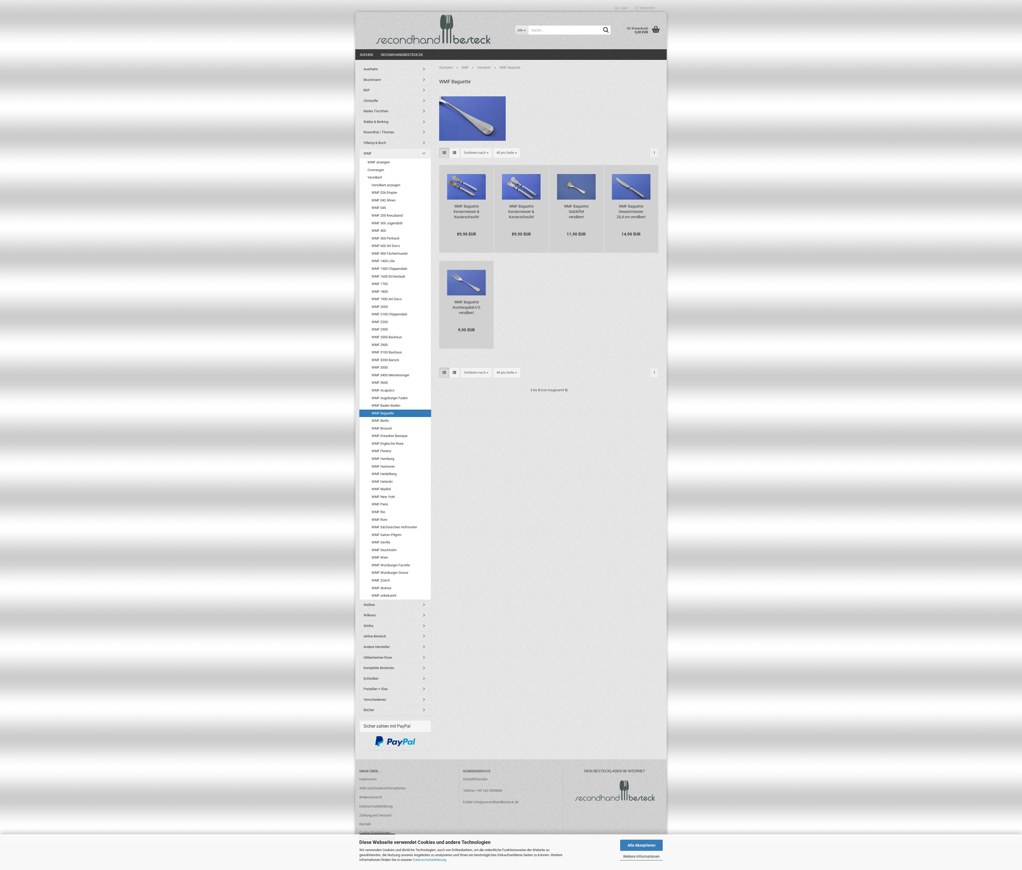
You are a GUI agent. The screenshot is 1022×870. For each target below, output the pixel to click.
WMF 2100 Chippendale (389, 314)
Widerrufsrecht (370, 797)
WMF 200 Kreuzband (387, 215)
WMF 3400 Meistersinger (390, 375)
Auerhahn (371, 69)
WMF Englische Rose (387, 444)
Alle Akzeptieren (642, 845)
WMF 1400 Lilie (383, 261)
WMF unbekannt (384, 595)
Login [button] (622, 8)
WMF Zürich (381, 580)
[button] (444, 153)
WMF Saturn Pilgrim (386, 535)
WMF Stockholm (384, 550)
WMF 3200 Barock (385, 360)
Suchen (366, 55)
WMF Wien (380, 557)
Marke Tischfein (376, 111)
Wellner (369, 605)
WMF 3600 (380, 383)
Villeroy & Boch (375, 143)
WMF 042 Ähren (383, 200)
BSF (367, 90)
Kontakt (365, 824)
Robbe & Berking (376, 122)
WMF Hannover (383, 466)
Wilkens (370, 615)
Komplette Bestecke (379, 668)
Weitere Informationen (641, 856)
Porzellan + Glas (376, 689)
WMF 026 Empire (384, 193)
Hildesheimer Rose (378, 657)
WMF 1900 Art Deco (387, 299)
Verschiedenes (375, 700)
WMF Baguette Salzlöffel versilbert (576, 211)
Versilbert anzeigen (386, 185)
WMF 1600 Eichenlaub (388, 276)
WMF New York (383, 497)
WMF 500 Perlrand (385, 238)
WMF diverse (381, 588)
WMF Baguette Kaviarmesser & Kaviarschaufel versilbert (466, 212)
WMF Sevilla (381, 542)
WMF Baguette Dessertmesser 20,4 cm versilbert (631, 211)
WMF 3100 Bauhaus (387, 352)
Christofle (371, 101)
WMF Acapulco (383, 390)
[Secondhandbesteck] (433, 29)
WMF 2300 (380, 329)
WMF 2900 (380, 345)
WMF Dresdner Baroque (389, 436)
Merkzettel (646, 8)
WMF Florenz (381, 451)
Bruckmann (372, 80)
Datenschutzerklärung (429, 860)
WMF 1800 (380, 292)
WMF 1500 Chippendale (389, 269)
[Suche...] (606, 30)
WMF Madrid (381, 489)
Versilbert (375, 177)
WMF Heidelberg (384, 474)
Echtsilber (371, 679)
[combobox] (476, 153)
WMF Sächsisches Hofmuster (394, 527)
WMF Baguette (383, 413)
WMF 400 (379, 231)
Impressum (368, 779)
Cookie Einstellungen (375, 833)
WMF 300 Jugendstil (387, 223)
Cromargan (376, 170)
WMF (368, 153)
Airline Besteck (375, 636)
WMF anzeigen (379, 162)
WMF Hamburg (383, 459)
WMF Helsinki (382, 482)
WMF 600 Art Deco (386, 246)
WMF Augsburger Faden (390, 398)
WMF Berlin (380, 421)
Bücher (369, 710)
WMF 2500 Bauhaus (387, 337)
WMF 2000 (380, 307)
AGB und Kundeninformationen (382, 788)
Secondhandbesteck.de (402, 55)
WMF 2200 (380, 322)
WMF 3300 (380, 367)
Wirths (368, 626)
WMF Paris (380, 504)
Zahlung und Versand (375, 815)
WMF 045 (379, 208)
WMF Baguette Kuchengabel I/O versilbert (466, 307)
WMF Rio (378, 512)
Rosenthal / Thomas (379, 132)
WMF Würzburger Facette (391, 565)
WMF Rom (379, 520)
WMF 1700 (380, 284)
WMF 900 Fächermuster (390, 253)
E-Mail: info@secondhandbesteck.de (490, 802)
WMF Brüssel (382, 428)
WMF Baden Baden (386, 405)
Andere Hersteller (377, 647)
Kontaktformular (475, 779)
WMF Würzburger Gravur (390, 573)
